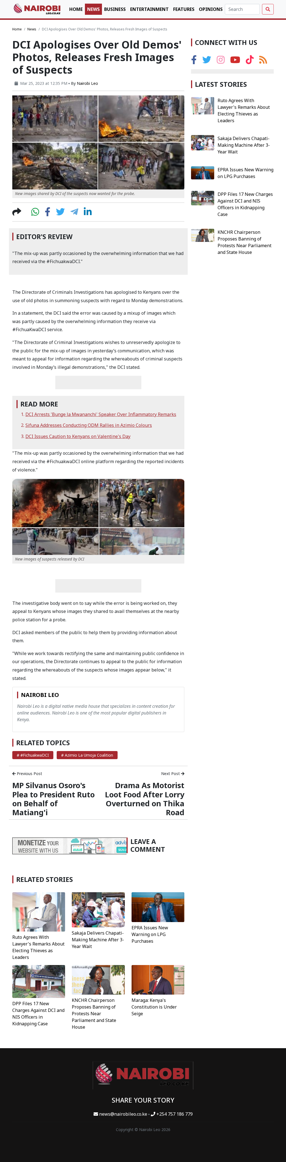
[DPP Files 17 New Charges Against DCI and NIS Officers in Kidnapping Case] (38, 981)
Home (76, 9)
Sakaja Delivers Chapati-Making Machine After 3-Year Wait (98, 939)
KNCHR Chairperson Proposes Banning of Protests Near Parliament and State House (94, 1013)
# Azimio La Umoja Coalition (87, 755)
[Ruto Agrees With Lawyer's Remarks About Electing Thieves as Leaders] (38, 911)
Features (183, 9)
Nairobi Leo (87, 83)
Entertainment (149, 9)
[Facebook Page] (194, 61)
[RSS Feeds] (263, 61)
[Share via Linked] (88, 213)
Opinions (211, 9)
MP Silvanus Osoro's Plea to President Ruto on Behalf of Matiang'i (53, 798)
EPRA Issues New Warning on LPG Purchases (150, 934)
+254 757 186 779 (174, 1114)
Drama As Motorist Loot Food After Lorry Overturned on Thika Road (144, 798)
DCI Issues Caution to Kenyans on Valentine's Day (77, 436)
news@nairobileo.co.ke (123, 1114)
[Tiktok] (250, 61)
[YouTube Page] (235, 61)
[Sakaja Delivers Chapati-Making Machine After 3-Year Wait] (98, 909)
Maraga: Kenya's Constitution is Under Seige (154, 1007)
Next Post (171, 773)
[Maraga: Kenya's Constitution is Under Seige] (158, 979)
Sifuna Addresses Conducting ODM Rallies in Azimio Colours (88, 425)
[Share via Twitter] (60, 213)
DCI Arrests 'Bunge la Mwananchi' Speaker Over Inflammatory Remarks (100, 414)
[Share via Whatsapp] (35, 213)
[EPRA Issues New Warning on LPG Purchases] (158, 907)
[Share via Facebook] (47, 213)
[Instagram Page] (221, 61)
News (93, 9)
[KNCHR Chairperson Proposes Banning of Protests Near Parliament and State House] (98, 979)
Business (115, 9)
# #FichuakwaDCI (33, 755)
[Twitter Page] (206, 61)
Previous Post (29, 773)
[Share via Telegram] (74, 213)
